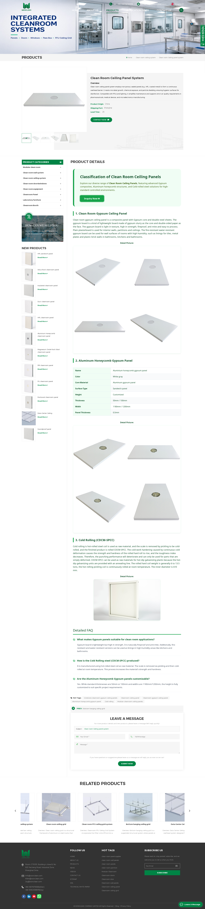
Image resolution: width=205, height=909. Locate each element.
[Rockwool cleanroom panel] (29, 402)
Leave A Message (192, 904)
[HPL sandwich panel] (29, 259)
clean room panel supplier (111, 856)
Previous (15, 811)
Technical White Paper (80, 887)
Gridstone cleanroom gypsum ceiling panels (100, 698)
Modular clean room (31, 167)
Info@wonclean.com (33, 876)
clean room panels (108, 864)
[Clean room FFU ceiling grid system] (59, 807)
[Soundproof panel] (29, 434)
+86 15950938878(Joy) (34, 890)
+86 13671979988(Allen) (34, 887)
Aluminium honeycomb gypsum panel (86, 701)
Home (75, 10)
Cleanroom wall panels (110, 883)
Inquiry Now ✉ (92, 198)
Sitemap (73, 879)
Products (112, 10)
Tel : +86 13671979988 (123, 4)
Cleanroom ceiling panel (130, 698)
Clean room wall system (33, 173)
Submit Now (127, 764)
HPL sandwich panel (45, 254)
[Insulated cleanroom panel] (29, 291)
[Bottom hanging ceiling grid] (100, 807)
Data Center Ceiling (45, 413)
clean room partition (109, 868)
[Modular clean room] (182, 807)
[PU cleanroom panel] (29, 386)
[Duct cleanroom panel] (29, 307)
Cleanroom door (108, 879)
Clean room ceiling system (146, 57)
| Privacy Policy (125, 906)
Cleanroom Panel (30, 194)
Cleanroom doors (108, 875)
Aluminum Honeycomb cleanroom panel (46, 334)
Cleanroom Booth (30, 205)
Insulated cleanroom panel (48, 285)
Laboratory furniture (32, 200)
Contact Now (99, 120)
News (72, 868)
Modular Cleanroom (109, 871)
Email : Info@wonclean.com (153, 4)
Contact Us (164, 10)
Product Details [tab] (88, 162)
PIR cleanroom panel (45, 365)
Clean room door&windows (35, 184)
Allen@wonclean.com (34, 879)
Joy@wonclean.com (33, 882)
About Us (74, 860)
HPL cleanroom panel (46, 317)
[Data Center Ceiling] (29, 418)
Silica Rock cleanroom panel (48, 270)
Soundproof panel (44, 429)
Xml (71, 883)
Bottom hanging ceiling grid (94, 709)
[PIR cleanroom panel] (29, 370)
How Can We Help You (41, 225)
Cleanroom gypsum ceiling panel (155, 698)
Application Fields (138, 10)
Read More (42, 257)
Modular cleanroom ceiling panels (130, 701)
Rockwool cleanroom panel (48, 397)
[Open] (202, 35)
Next (190, 811)
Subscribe (162, 873)
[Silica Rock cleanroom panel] (29, 275)
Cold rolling (109, 701)
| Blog (117, 906)
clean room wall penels (110, 860)
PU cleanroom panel (45, 381)
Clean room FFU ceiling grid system (59, 824)
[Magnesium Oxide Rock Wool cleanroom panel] (29, 355)
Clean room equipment (33, 189)
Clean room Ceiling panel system (96, 729)
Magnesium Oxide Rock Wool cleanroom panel (49, 350)
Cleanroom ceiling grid (110, 890)
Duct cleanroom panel (46, 301)
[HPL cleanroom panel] (29, 323)
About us (92, 10)
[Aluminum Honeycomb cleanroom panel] (29, 339)
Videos (73, 871)
